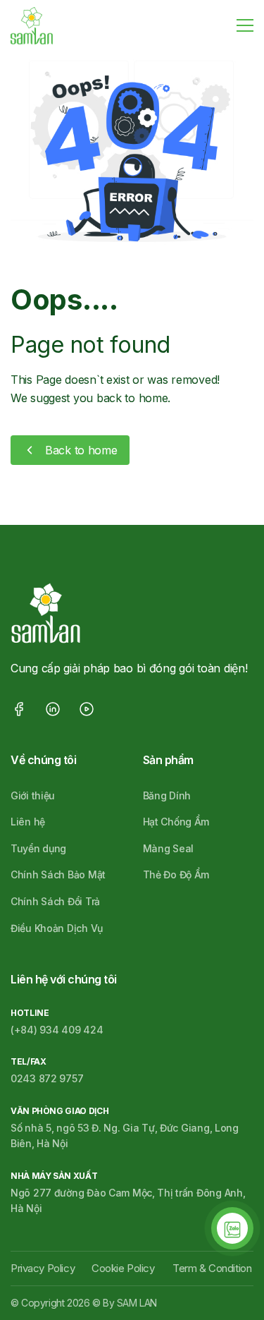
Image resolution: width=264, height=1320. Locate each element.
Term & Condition (211, 1268)
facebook (19, 709)
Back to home (81, 450)
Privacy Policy (43, 1268)
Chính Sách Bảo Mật (58, 874)
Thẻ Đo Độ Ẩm (176, 874)
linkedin (52, 709)
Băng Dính (167, 795)
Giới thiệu (33, 795)
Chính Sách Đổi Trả (55, 901)
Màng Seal (168, 848)
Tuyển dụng (38, 848)
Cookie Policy (123, 1268)
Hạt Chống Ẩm (176, 822)
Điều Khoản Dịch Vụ (57, 928)
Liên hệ (28, 822)
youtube (86, 709)
